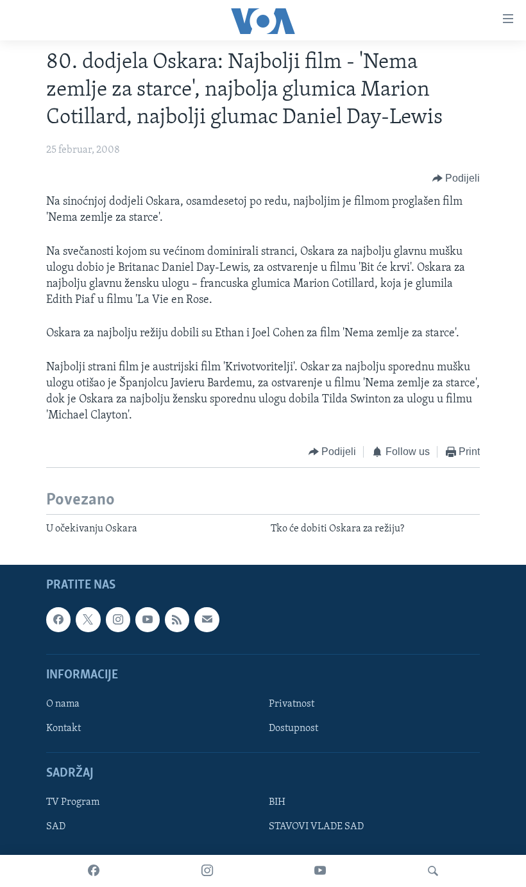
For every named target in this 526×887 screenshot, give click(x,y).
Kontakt (63, 728)
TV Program (72, 802)
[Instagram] (207, 871)
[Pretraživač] (433, 871)
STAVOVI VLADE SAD (316, 827)
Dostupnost (293, 728)
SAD (55, 827)
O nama (63, 704)
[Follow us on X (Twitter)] (88, 619)
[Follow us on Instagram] (118, 619)
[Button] (456, 178)
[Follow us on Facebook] (58, 619)
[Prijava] (206, 619)
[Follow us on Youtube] (147, 619)
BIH (277, 802)
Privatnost (291, 704)
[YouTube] (320, 871)
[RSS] (177, 619)
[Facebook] (94, 871)
